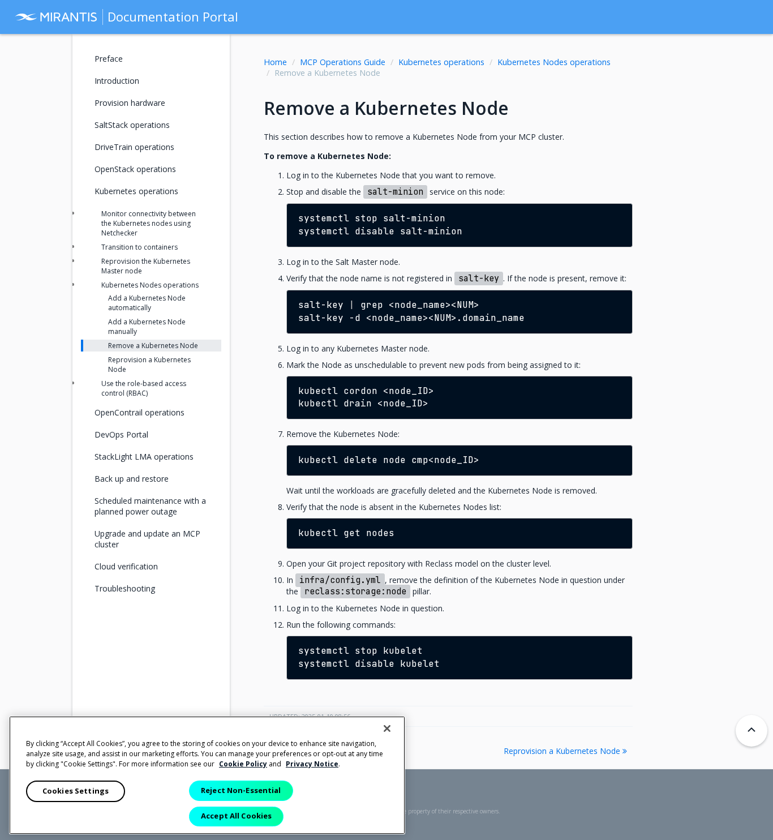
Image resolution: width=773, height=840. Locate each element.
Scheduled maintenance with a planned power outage (150, 506)
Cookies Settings (75, 791)
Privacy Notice (312, 764)
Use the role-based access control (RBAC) (143, 388)
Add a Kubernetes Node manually (147, 326)
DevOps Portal (121, 434)
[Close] (387, 728)
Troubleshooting (125, 588)
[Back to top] (751, 731)
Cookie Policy (243, 764)
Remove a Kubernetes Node (153, 345)
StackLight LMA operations (144, 456)
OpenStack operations (135, 169)
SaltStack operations (132, 124)
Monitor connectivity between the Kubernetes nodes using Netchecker (148, 223)
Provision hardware (130, 102)
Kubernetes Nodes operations (554, 62)
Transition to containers (139, 247)
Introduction (117, 80)
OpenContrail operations (139, 412)
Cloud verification (126, 566)
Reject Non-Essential (241, 790)
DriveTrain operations (134, 147)
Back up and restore (132, 478)
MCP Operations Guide (342, 62)
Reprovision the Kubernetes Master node (145, 266)
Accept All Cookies (236, 816)
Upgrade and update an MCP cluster (147, 539)
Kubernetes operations (441, 62)
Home (275, 62)
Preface (109, 58)
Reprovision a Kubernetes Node (563, 750)
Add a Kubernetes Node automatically (147, 302)
